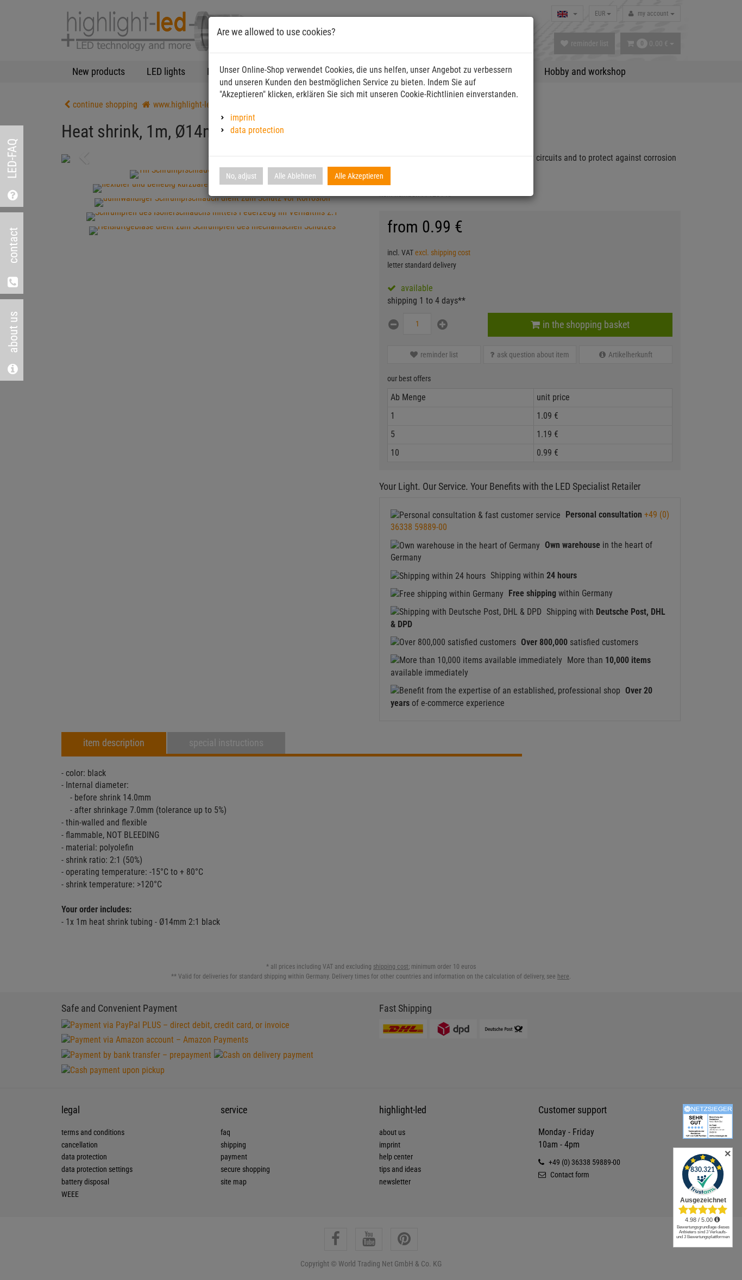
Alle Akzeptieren (359, 176)
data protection (257, 130)
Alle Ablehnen (295, 176)
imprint (242, 117)
